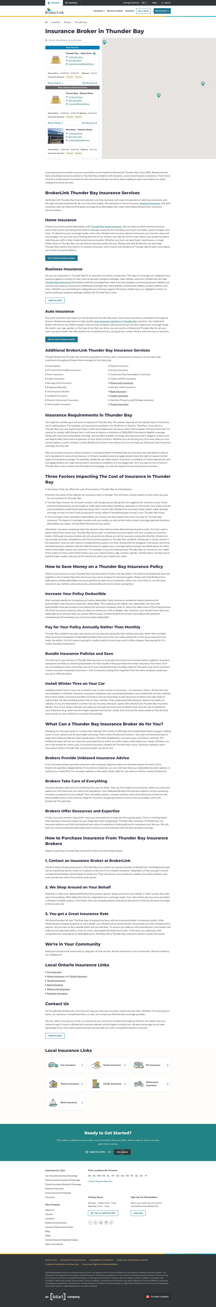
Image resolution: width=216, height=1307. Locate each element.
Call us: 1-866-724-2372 (104, 1213)
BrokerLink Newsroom (56, 1223)
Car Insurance (54, 972)
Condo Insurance (119, 395)
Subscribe (138, 1213)
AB (89, 1176)
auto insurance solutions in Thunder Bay (115, 321)
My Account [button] (161, 11)
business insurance (150, 203)
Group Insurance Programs (58, 1193)
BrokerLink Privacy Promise (73, 1260)
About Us (49, 1210)
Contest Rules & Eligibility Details (61, 1240)
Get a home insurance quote (61, 258)
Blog (154, 3)
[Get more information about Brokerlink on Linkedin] (96, 1222)
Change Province (131, 3)
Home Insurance (55, 976)
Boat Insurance (118, 391)
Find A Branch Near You (100, 1181)
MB (98, 1176)
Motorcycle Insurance (121, 383)
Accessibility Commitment (101, 1260)
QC (136, 1176)
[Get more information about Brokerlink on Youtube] (101, 1222)
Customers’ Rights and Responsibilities (100, 1264)
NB (103, 1176)
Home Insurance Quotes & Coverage (62, 1180)
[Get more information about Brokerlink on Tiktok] (111, 1222)
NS (117, 1176)
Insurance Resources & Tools (59, 1227)
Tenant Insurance (119, 404)
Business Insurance (57, 993)
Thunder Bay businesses (58, 282)
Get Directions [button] (88, 83)
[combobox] (72, 40)
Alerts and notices (54, 1244)
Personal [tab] (55, 3)
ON (127, 1176)
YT (146, 1176)
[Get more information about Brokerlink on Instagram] (106, 1222)
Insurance (50, 1197)
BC (94, 1176)
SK (141, 1176)
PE (131, 1176)
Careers (49, 1214)
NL (108, 1176)
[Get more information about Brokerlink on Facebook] (90, 1222)
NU (122, 1176)
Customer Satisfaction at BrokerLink (62, 1264)
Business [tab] (73, 3)
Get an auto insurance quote (61, 339)
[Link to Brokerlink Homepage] (46, 22)
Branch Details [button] (54, 83)
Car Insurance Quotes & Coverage (61, 1176)
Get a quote (143, 11)
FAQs (47, 1235)
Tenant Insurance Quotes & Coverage (63, 1184)
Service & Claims (115, 11)
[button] (144, 2)
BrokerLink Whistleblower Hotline (132, 1260)
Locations (129, 11)
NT (113, 1176)
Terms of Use (51, 1260)
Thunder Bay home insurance (106, 226)
